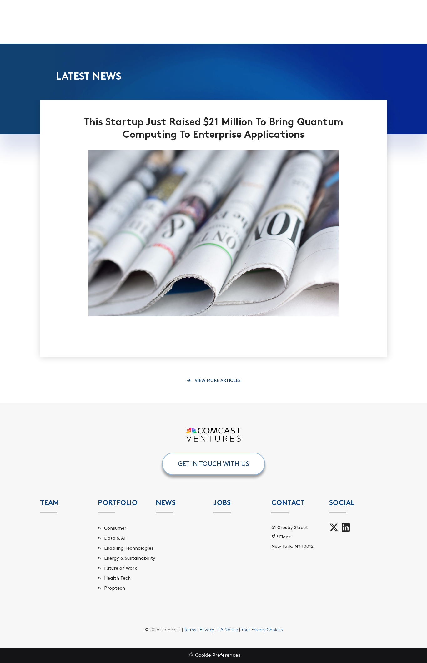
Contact (288, 502)
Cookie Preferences (217, 655)
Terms (190, 629)
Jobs (222, 502)
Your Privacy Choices (262, 629)
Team (49, 502)
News (166, 502)
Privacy (207, 629)
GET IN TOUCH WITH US (213, 464)
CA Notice (228, 629)
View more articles (217, 380)
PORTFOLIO (118, 502)
